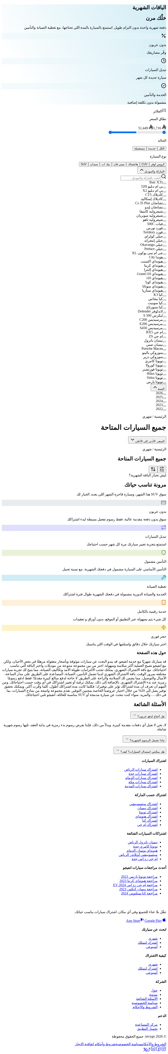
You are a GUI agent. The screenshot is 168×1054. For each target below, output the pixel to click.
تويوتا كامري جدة (145, 846)
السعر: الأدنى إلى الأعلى (149, 441)
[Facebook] (158, 1050)
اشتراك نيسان (147, 808)
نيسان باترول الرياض (143, 842)
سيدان (94, 164)
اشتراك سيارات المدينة (141, 786)
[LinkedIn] (153, 1050)
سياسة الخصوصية (145, 1003)
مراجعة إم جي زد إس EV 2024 (135, 885)
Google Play (153, 921)
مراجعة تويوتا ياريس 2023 (139, 876)
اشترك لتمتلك (148, 942)
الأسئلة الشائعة (147, 999)
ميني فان (119, 164)
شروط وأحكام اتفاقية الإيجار (95, 1044)
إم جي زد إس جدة (145, 859)
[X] (145, 1050)
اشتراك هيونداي (146, 816)
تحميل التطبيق (147, 1029)
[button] (84, 182)
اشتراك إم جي (147, 825)
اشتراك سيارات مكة (143, 782)
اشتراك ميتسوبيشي (143, 804)
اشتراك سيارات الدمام (141, 778)
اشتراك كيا (150, 820)
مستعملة (139, 148)
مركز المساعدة (146, 1024)
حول (154, 990)
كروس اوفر (157, 164)
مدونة (153, 994)
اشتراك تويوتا (148, 812)
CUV (144, 164)
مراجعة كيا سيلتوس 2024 (139, 893)
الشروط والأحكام (145, 1007)
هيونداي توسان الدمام (142, 850)
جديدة (152, 148)
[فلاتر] (162, 469)
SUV (84, 164)
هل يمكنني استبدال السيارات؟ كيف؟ (142, 751)
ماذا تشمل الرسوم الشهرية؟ (147, 740)
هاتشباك (133, 164)
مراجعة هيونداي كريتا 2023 (138, 881)
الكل (161, 148)
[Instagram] (163, 1050)
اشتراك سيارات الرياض (141, 769)
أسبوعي (152, 947)
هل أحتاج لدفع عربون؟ (150, 716)
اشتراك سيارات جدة (143, 773)
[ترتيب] (153, 469)
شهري (153, 938)
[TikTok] (148, 1050)
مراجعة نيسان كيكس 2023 (138, 889)
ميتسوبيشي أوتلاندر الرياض (138, 855)
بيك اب (106, 164)
